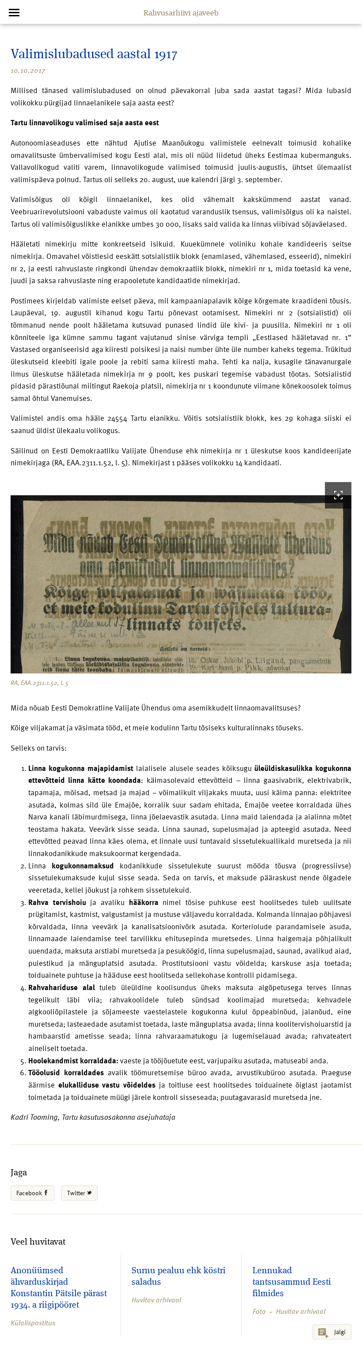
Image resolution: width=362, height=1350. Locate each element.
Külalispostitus (33, 1322)
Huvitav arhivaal (156, 1299)
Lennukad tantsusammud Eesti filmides (292, 1282)
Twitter (77, 1192)
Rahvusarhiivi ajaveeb (181, 13)
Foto (259, 1311)
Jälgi (340, 1331)
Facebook (29, 1192)
